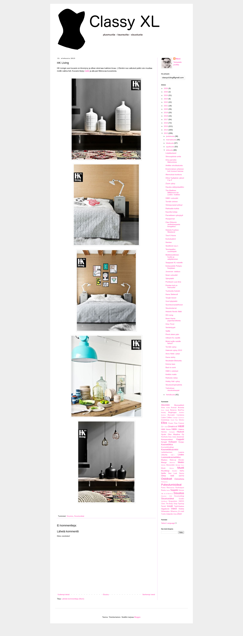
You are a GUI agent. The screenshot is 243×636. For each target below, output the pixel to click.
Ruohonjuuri (179, 488)
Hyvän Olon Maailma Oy (172, 434)
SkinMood (164, 501)
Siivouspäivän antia (173, 156)
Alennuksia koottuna (174, 174)
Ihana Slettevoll (172, 294)
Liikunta (164, 455)
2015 (166, 126)
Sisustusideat (79, 516)
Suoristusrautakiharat (174, 305)
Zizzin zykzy (170, 183)
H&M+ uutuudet (172, 198)
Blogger (137, 617)
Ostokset (166, 478)
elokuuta (169, 150)
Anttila (168, 407)
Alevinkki (165, 405)
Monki (163, 468)
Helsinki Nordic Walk (174, 311)
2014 (166, 130)
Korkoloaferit (171, 239)
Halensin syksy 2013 (174, 350)
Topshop (181, 504)
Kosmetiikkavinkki (169, 449)
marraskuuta (171, 140)
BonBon (181, 412)
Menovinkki (170, 465)
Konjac (181, 442)
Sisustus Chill (166, 496)
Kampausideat (167, 439)
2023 (166, 99)
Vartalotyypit (170, 327)
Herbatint (172, 432)
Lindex (181, 454)
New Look (172, 473)
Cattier (163, 417)
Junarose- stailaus (173, 271)
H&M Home (166, 429)
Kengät (164, 442)
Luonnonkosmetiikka (170, 457)
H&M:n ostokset (172, 371)
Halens (181, 429)
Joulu (174, 437)
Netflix (163, 473)
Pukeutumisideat (171, 484)
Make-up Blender (177, 460)
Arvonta (181, 407)
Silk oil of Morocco (167, 493)
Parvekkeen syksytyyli (174, 215)
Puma (163, 488)
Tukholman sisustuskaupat (172, 389)
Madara (164, 460)
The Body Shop (171, 504)
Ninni (178, 59)
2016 (166, 123)
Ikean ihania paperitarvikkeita (173, 319)
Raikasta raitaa (172, 378)
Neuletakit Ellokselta (174, 361)
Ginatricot (172, 426)
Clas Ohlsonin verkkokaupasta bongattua (173, 224)
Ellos (164, 422)
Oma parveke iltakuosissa (171, 161)
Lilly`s (172, 455)
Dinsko (181, 420)
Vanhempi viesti (148, 594)
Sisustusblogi (179, 496)
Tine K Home (171, 235)
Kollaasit (173, 442)
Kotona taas (170, 364)
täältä (87, 71)
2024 (166, 95)
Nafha (182, 471)
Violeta (181, 509)
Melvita (163, 465)
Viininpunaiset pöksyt (174, 205)
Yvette (163, 514)
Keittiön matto (171, 374)
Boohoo (163, 415)
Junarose (180, 437)
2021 (166, 106)
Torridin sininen (172, 202)
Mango (164, 462)
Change (175, 417)
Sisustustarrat (171, 308)
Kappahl (180, 439)
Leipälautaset (171, 153)
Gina (166, 426)
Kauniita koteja (171, 212)
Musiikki (174, 471)
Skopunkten (172, 501)
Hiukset (180, 432)
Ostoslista (179, 479)
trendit (170, 506)
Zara (175, 514)
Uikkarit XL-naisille (173, 338)
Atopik (167, 410)
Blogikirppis (172, 412)
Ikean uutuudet (172, 275)
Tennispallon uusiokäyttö (171, 250)
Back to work (171, 367)
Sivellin (181, 499)
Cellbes (169, 417)
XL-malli (181, 511)
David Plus (174, 420)
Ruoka (163, 490)
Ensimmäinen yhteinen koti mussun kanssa (175, 170)
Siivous (181, 490)
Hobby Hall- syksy (173, 381)
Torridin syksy (171, 347)
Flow (175, 423)
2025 (166, 92)
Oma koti (167, 476)
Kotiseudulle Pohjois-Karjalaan (174, 267)
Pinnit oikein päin (172, 334)
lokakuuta (170, 143)
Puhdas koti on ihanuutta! (171, 286)
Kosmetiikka (167, 444)
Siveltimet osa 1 (172, 246)
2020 (166, 109)
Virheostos (165, 511)
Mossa (171, 468)
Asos (162, 410)
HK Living (169, 315)
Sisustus (70, 516)
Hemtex (169, 242)
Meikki (181, 462)
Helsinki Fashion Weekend (172, 231)
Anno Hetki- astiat (173, 354)
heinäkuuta (170, 395)
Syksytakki (170, 278)
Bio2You (181, 410)
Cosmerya (165, 420)
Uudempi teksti (63, 594)
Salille (168, 331)
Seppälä (174, 490)
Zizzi (179, 514)
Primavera (164, 482)
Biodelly (163, 412)
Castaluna (180, 415)
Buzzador (171, 415)
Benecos (173, 410)
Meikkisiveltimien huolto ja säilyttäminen (172, 257)
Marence (172, 462)
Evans (170, 423)
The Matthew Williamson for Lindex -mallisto (173, 192)
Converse (181, 417)
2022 (166, 102)
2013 (166, 133)
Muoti (180, 467)
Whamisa (173, 511)
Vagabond (165, 509)
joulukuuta (170, 136)
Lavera (181, 452)
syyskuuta (170, 147)
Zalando (169, 514)
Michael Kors (180, 465)
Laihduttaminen (166, 452)
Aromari (174, 407)
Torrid (163, 506)
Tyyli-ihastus (179, 506)
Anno (163, 407)
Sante (168, 490)
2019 (166, 112)
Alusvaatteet (179, 405)
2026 (166, 88)
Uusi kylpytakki (171, 301)
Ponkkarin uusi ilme (173, 282)
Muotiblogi (165, 471)
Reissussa (170, 488)
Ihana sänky (170, 357)
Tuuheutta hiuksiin (173, 291)
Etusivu (106, 594)
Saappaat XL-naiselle (174, 262)
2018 (166, 116)
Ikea (169, 437)
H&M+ (174, 429)
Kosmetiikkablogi (167, 447)
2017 (166, 119)
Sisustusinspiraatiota (174, 385)
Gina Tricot (170, 324)
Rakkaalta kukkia (172, 208)
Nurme (181, 473)
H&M (181, 426)
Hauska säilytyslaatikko (175, 187)
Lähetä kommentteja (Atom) (73, 599)
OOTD (181, 476)
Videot (174, 508)
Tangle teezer (171, 298)
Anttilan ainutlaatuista (174, 165)
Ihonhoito (164, 437)
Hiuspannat (170, 219)
